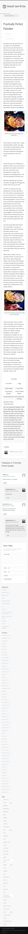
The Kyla (5, 918)
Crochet (10, 829)
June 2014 (4, 736)
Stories (4, 912)
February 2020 (5, 657)
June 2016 (4, 694)
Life (3, 606)
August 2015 (4, 708)
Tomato (4, 924)
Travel (3, 623)
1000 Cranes (6, 799)
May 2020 (4, 649)
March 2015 (4, 713)
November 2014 (5, 722)
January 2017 (5, 683)
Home (11, 864)
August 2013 (4, 764)
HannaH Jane (8, 33)
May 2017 (4, 677)
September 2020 (5, 638)
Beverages (5, 805)
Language (5, 870)
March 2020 (4, 655)
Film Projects (5, 848)
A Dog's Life (4, 589)
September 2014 (5, 727)
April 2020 (4, 652)
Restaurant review (7, 906)
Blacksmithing (5, 595)
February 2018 (5, 669)
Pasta (4, 892)
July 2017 (4, 674)
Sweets (10, 912)
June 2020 (4, 646)
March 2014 (4, 744)
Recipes (4, 902)
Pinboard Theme (11, 930)
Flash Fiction (5, 854)
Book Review (5, 811)
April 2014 (4, 741)
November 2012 (5, 789)
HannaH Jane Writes (16, 6)
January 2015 (5, 719)
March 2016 (4, 699)
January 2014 (5, 750)
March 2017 (4, 680)
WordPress (4, 932)
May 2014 (4, 739)
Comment (6, 554)
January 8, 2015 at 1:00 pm (8, 505)
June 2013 (4, 769)
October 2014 (5, 725)
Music (4, 886)
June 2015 (4, 711)
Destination (5, 835)
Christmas (5, 823)
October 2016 (5, 685)
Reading (5, 899)
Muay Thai (4, 609)
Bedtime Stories (5, 592)
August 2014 (4, 730)
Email (6, 572)
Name (6, 568)
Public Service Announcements (6, 895)
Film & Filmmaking (6, 603)
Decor (4, 832)
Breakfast (7, 447)
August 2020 (4, 641)
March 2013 (4, 778)
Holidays (5, 864)
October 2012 (5, 792)
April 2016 (4, 697)
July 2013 (4, 767)
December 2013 (5, 753)
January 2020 (5, 660)
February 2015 (5, 716)
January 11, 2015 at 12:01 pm (12, 491)
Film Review (5, 851)
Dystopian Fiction (6, 842)
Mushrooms (5, 883)
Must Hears (5, 889)
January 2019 (5, 663)
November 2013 (5, 755)
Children (5, 820)
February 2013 (5, 781)
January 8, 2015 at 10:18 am (8, 476)
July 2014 (4, 733)
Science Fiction (6, 909)
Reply (5, 483)
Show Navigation (22, 14)
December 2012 (5, 786)
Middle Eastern (6, 877)
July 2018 (4, 666)
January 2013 (5, 783)
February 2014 (5, 747)
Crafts (3, 598)
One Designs (20, 930)
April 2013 (4, 775)
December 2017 (5, 671)
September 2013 (5, 761)
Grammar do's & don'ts (6, 860)
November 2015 (5, 705)
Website (6, 575)
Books (4, 814)
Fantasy (4, 845)
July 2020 (4, 643)
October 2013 (5, 758)
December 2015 (5, 702)
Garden (4, 857)
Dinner (4, 839)
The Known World (7, 915)
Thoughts (4, 621)
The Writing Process (7, 921)
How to (4, 867)
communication (6, 826)
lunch (4, 874)
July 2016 (4, 691)
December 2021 (5, 635)
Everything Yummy (10, 39)
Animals (4, 802)
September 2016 (5, 688)
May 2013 (4, 772)
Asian (11, 802)
